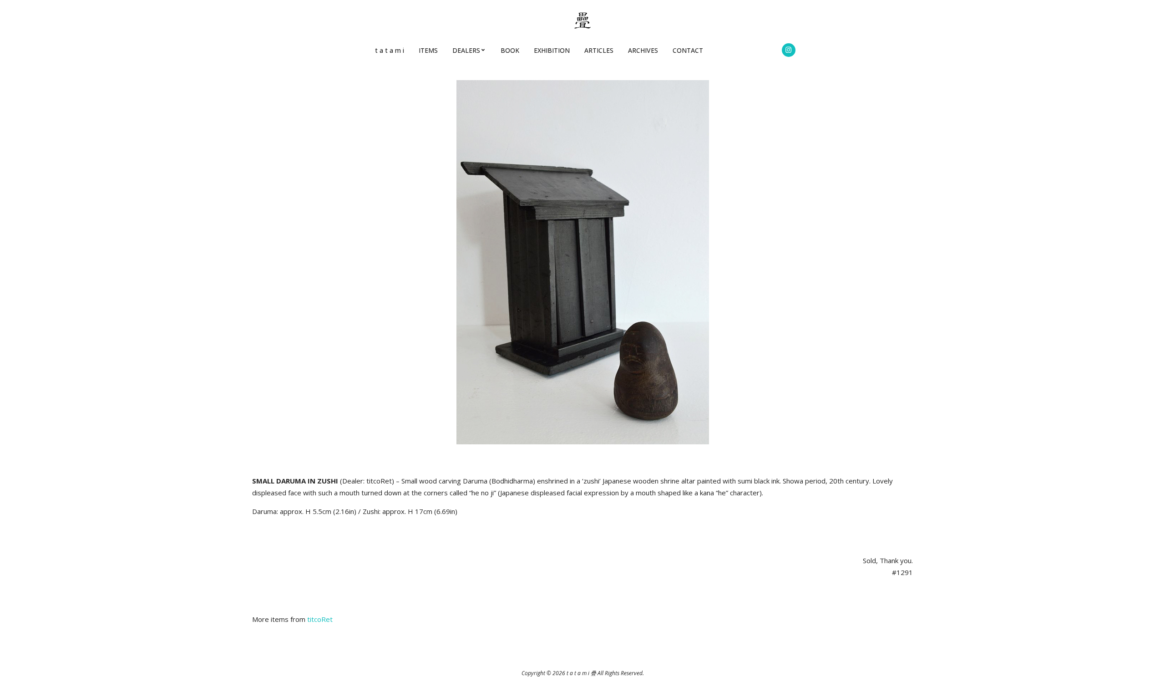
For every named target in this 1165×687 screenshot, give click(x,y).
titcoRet (320, 619)
